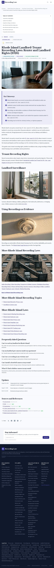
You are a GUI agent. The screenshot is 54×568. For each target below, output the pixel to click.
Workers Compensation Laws (26, 549)
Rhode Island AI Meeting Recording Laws (14, 314)
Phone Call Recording (17, 287)
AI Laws (35, 549)
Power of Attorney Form (33, 514)
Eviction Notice (31, 469)
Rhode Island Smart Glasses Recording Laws (15, 334)
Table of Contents (8, 16)
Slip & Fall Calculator (32, 483)
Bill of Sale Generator (32, 467)
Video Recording (15, 284)
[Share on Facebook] (11, 420)
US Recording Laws (6, 467)
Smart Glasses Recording (7, 474)
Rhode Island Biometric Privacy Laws (13, 302)
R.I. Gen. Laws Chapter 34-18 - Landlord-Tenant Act (15, 411)
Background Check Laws (20, 477)
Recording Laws (6, 39)
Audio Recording (6, 284)
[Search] (47, 2)
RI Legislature (6, 406)
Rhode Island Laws (17, 39)
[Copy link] (21, 420)
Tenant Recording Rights (8, 18)
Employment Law (17, 557)
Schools (17, 289)
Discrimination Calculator (33, 506)
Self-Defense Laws (19, 505)
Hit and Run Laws (18, 466)
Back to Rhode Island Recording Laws (12, 293)
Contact (50, 565)
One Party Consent (6, 469)
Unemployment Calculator (33, 503)
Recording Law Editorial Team (9, 58)
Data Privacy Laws (18, 492)
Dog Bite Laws (32, 555)
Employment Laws (43, 551)
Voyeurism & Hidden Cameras (28, 284)
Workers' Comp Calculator (33, 501)
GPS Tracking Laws (27, 557)
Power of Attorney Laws (20, 499)
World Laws (43, 480)
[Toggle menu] (51, 2)
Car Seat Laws (18, 470)
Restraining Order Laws (20, 529)
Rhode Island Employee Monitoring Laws (14, 325)
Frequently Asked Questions (9, 32)
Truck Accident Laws (25, 553)
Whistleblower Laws (19, 490)
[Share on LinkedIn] (14, 420)
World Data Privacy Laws (7, 478)
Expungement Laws (19, 496)
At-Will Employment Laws (20, 510)
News (42, 483)
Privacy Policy (44, 565)
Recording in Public (39, 287)
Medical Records (46, 557)
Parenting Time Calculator (33, 485)
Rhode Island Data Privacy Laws (11, 320)
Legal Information (45, 469)
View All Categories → (46, 485)
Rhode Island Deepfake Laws (10, 322)
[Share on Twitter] (8, 420)
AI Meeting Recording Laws (7, 555)
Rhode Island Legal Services (20, 245)
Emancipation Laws (19, 501)
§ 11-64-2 (24, 204)
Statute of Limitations (19, 487)
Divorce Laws (17, 525)
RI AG (4, 404)
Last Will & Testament (32, 508)
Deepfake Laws (18, 532)
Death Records (17, 555)
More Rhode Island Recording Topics (10, 27)
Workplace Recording (42, 284)
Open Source (4, 559)
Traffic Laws (40, 547)
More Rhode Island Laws (8, 29)
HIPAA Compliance (18, 485)
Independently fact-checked (9, 56)
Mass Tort (40, 557)
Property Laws (41, 549)
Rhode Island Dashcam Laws (10, 317)
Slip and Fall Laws (18, 514)
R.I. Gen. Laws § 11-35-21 (31, 138)
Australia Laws (44, 476)
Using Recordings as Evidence (9, 23)
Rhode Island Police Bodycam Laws (12, 331)
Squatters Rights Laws (19, 494)
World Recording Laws (6, 476)
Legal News (4, 543)
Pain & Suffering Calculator (33, 491)
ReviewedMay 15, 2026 (36, 58)
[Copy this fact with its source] (50, 100)
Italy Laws (34, 557)
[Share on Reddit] (17, 420)
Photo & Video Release (33, 520)
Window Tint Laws (18, 523)
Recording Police (6, 287)
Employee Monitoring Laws (7, 557)
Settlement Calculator (32, 476)
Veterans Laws (48, 547)
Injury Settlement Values (20, 534)
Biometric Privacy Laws (26, 545)
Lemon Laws (17, 472)
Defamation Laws (18, 543)
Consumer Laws (5, 545)
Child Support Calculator (33, 474)
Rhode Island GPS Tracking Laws (12, 328)
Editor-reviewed (20, 56)
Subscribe (46, 437)
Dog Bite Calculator (32, 480)
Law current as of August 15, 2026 (32, 56)
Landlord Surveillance (7, 20)
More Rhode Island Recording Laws (10, 25)
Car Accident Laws (19, 512)
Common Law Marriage (19, 507)
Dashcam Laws (10, 289)
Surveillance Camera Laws (10, 305)
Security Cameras (28, 287)
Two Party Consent (6, 471)
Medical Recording (25, 289)
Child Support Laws (19, 468)
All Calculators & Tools (32, 534)
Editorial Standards (36, 565)
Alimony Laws (18, 503)
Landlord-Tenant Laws (19, 527)
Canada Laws (44, 478)
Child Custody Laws (19, 520)
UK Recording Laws (6, 483)
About (29, 565)
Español (11, 36)
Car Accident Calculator (33, 478)
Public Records (44, 474)
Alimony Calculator (32, 471)
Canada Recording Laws (7, 480)
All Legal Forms (31, 536)
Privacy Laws (11, 543)
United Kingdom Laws (35, 553)
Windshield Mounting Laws (20, 479)
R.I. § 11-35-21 (6, 402)
